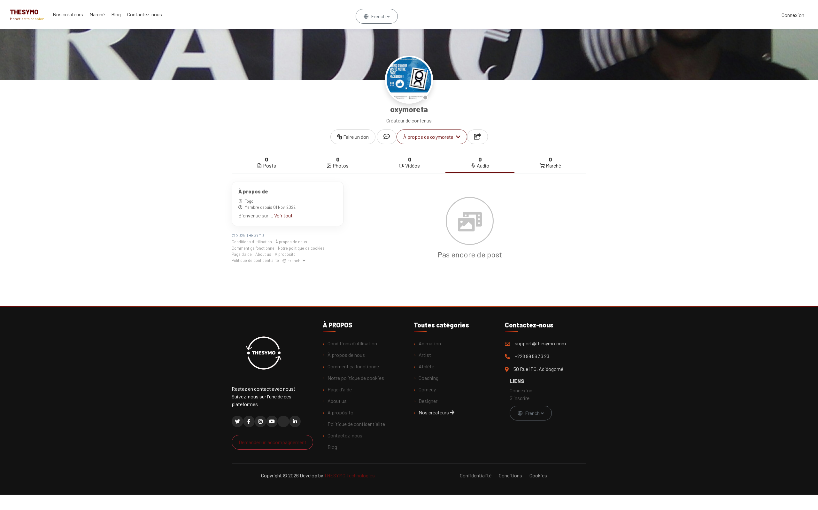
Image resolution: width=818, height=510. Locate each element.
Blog (116, 14)
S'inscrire (519, 398)
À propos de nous (291, 241)
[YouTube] (272, 421)
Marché (97, 14)
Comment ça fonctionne (253, 248)
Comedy (427, 389)
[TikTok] (283, 421)
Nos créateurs (68, 14)
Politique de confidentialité (255, 260)
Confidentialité (475, 475)
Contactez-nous (144, 14)
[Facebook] (249, 421)
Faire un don (355, 137)
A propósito (285, 254)
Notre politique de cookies (301, 248)
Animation (430, 343)
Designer (428, 401)
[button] (477, 136)
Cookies (538, 475)
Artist (425, 355)
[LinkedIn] (295, 421)
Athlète (426, 366)
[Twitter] (237, 421)
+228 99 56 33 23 (532, 356)
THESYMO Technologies (349, 475)
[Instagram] (260, 421)
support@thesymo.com (540, 343)
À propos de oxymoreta (428, 137)
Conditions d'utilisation (252, 241)
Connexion (793, 15)
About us (263, 254)
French (378, 16)
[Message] (387, 136)
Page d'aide (242, 254)
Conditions (510, 475)
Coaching (428, 378)
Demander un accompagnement (272, 442)
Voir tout (283, 215)
